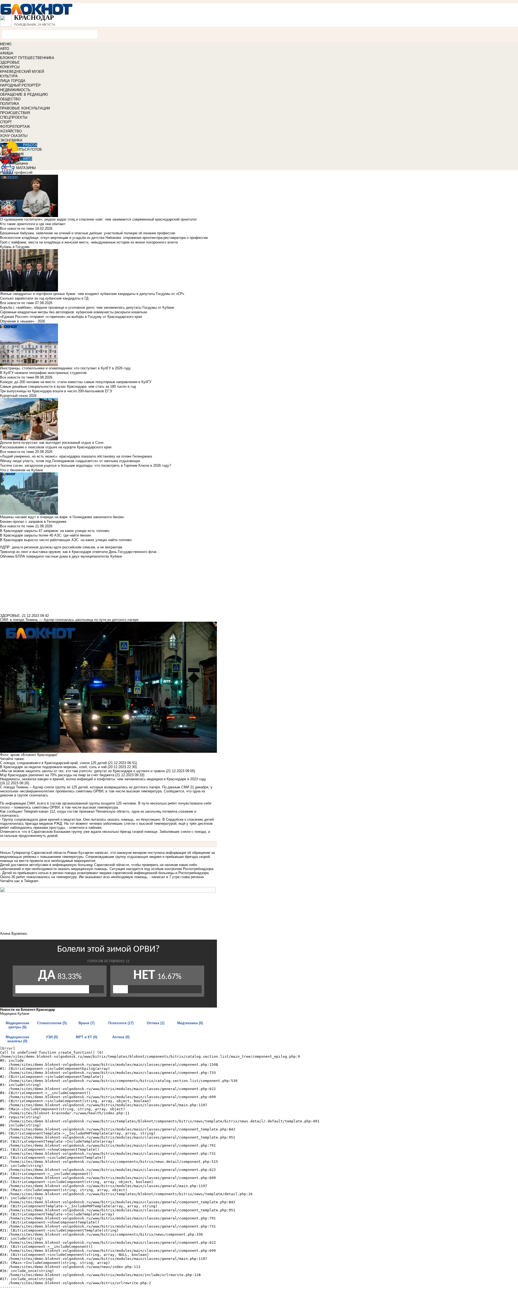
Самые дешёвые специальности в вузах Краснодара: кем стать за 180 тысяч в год (68, 386)
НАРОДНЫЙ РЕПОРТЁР (20, 85)
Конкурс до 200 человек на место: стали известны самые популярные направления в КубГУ (75, 382)
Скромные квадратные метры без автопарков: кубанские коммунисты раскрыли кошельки (73, 312)
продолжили (29, 836)
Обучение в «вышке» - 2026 (22, 321)
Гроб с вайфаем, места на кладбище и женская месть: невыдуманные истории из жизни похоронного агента (89, 242)
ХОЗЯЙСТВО (11, 131)
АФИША (6, 53)
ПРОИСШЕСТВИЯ (15, 113)
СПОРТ (6, 122)
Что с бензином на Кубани (21, 470)
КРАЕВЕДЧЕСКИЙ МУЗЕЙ (22, 72)
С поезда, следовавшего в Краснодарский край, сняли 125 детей (53, 763)
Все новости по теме (17, 228)
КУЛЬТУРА (9, 76)
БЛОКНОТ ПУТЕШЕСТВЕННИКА (27, 58)
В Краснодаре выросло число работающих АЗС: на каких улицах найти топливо (66, 540)
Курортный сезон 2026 (18, 396)
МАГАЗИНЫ (26, 168)
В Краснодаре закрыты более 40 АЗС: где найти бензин (45, 535)
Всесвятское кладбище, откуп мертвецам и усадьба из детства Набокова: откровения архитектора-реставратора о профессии (104, 238)
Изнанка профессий (16, 172)
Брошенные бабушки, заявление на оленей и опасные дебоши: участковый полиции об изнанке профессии (87, 233)
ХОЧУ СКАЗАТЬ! (14, 136)
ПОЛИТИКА (9, 104)
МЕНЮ (5, 44)
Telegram (31, 881)
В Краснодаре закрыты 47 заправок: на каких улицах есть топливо (54, 531)
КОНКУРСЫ (10, 67)
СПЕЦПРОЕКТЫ (14, 117)
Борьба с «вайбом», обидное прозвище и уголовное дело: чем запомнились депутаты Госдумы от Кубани (87, 307)
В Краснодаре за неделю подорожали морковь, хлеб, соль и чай (53, 767)
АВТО (4, 49)
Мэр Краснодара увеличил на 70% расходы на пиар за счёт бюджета (57, 775)
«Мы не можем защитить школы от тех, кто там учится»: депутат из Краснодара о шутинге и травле (82, 771)
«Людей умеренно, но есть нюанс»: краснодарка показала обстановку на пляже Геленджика (76, 456)
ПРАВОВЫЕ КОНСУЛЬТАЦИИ (25, 108)
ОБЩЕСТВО (10, 99)
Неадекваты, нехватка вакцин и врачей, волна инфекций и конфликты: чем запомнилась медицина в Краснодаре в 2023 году (103, 779)
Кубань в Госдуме (14, 247)
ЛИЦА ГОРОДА (12, 81)
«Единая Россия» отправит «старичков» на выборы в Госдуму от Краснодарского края (71, 317)
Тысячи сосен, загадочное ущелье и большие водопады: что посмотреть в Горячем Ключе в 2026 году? (85, 465)
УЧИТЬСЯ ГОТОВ (27, 149)
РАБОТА (30, 145)
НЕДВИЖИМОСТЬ (15, 90)
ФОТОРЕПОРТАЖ (15, 127)
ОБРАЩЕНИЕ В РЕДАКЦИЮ (24, 94)
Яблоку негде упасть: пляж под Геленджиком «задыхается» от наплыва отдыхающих (70, 461)
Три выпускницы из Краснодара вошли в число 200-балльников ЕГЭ (56, 391)
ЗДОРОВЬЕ (10, 62)
